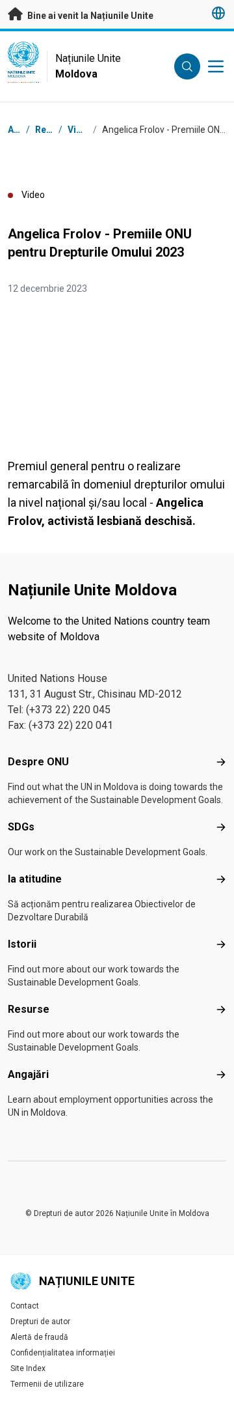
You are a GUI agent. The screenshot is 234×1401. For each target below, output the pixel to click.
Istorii (22, 944)
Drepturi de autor (40, 1321)
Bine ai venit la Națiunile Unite (89, 15)
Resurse (28, 1009)
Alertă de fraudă (39, 1337)
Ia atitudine (35, 879)
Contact (24, 1305)
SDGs (21, 827)
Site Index (28, 1368)
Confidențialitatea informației (62, 1352)
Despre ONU (38, 762)
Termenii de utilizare (47, 1384)
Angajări (28, 1074)
